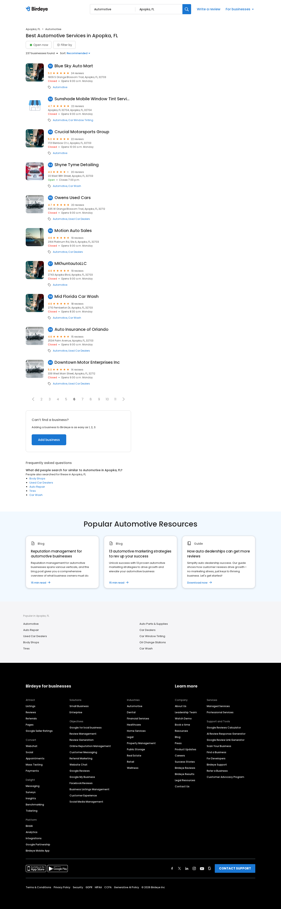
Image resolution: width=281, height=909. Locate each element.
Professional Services (220, 712)
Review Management (83, 733)
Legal (130, 737)
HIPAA (98, 887)
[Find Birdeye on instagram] (194, 868)
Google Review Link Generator (225, 740)
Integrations (34, 838)
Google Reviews (80, 771)
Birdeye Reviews (185, 768)
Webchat (31, 746)
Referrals (31, 718)
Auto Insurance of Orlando (81, 329)
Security (78, 887)
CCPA (107, 887)
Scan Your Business (219, 746)
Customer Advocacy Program (225, 777)
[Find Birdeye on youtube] (202, 868)
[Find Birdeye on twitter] (179, 868)
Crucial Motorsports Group (82, 131)
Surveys (31, 792)
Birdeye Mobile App (38, 850)
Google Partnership (38, 844)
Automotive (60, 87)
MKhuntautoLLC (71, 263)
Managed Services (218, 706)
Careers (180, 755)
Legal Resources (185, 780)
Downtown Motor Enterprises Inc (87, 362)
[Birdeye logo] (37, 9)
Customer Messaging (83, 752)
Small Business (79, 706)
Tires (32, 491)
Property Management (141, 743)
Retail (130, 761)
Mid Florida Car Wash (77, 296)
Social (29, 752)
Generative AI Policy (126, 887)
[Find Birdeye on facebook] (172, 868)
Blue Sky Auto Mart (74, 66)
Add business (49, 440)
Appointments (35, 758)
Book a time (182, 724)
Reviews (31, 712)
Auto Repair (37, 487)
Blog (177, 737)
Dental (131, 712)
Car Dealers (75, 252)
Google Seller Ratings (39, 731)
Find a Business (216, 752)
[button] (33, 399)
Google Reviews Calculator (224, 727)
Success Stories (185, 761)
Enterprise (76, 712)
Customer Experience (83, 795)
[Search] (186, 9)
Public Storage (136, 749)
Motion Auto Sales (73, 230)
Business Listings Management (89, 789)
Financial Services (138, 718)
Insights (31, 798)
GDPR (89, 887)
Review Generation (82, 740)
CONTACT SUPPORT (235, 868)
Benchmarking (35, 804)
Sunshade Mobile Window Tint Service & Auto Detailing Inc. (93, 98)
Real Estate (134, 755)
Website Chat (78, 764)
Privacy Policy (62, 887)
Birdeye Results (184, 774)
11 (115, 399)
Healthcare (134, 724)
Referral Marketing (81, 758)
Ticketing (31, 810)
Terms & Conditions (38, 887)
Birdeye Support (217, 764)
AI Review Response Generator (226, 733)
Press (178, 743)
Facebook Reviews (81, 783)
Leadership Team (186, 712)
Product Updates (185, 749)
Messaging (32, 786)
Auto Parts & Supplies (153, 624)
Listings (30, 706)
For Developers (216, 758)
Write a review (208, 9)
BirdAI (29, 826)
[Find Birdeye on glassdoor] (209, 868)
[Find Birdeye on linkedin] (186, 868)
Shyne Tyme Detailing (77, 164)
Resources (181, 731)
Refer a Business (217, 771)
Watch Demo (183, 718)
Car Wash (74, 186)
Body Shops (37, 478)
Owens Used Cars (73, 197)
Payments (32, 771)
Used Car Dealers (79, 219)
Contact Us (182, 786)
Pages (30, 724)
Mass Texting (34, 764)
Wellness (132, 768)
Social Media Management (86, 801)
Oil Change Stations (152, 642)
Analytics (31, 832)
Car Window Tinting (80, 120)
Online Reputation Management (90, 746)
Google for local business (86, 727)
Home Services (136, 731)
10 (107, 399)
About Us (180, 706)
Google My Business (82, 777)
